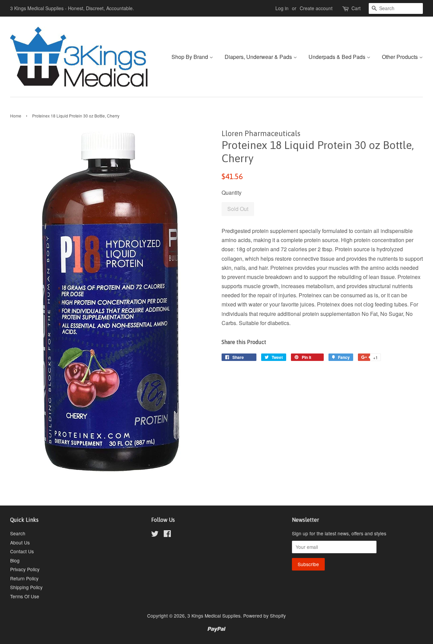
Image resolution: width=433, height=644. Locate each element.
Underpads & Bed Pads (338, 57)
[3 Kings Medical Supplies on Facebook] (167, 534)
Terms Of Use (24, 596)
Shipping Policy (26, 587)
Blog (15, 560)
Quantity (232, 192)
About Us (20, 542)
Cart (356, 8)
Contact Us (22, 551)
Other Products (400, 57)
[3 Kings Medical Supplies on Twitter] (155, 534)
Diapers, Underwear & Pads (259, 57)
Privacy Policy (25, 569)
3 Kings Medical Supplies (214, 615)
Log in (282, 8)
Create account (316, 8)
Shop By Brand (190, 57)
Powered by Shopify (264, 615)
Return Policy (24, 578)
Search (17, 533)
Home (15, 116)
